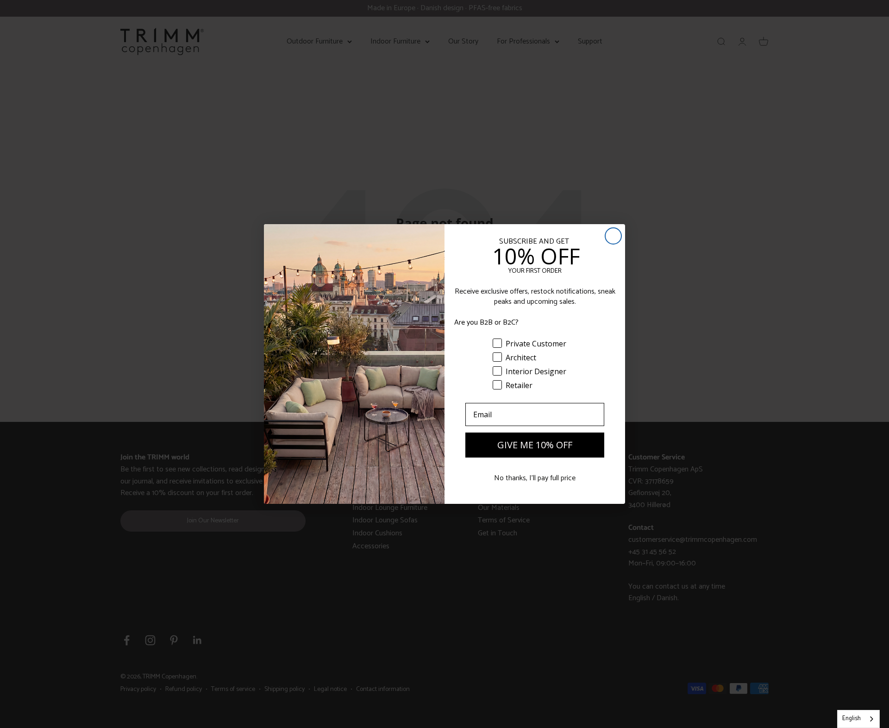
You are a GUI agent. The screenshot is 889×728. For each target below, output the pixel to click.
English (851, 718)
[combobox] (858, 719)
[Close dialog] (613, 236)
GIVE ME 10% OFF (534, 445)
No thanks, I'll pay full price (535, 478)
